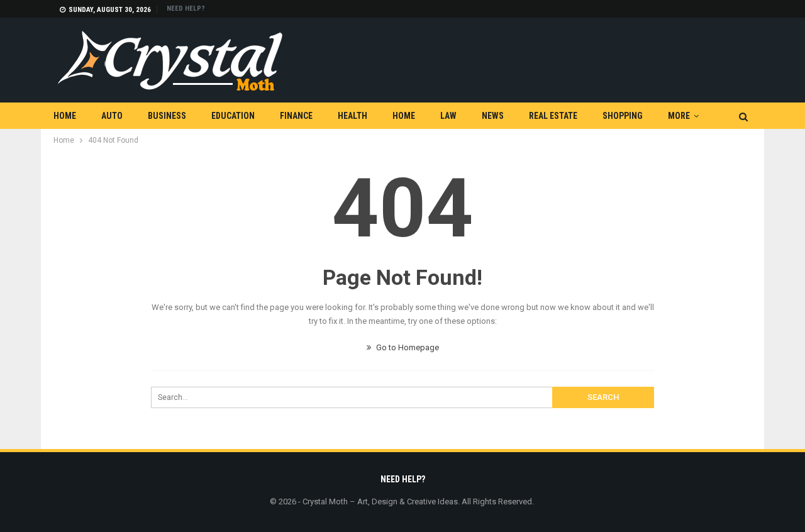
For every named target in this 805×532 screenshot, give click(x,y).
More (679, 116)
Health (352, 116)
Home (64, 116)
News (493, 116)
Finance (296, 116)
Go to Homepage (406, 347)
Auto (112, 116)
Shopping (622, 116)
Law (448, 116)
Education (233, 116)
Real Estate (553, 116)
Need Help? (186, 8)
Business (167, 116)
